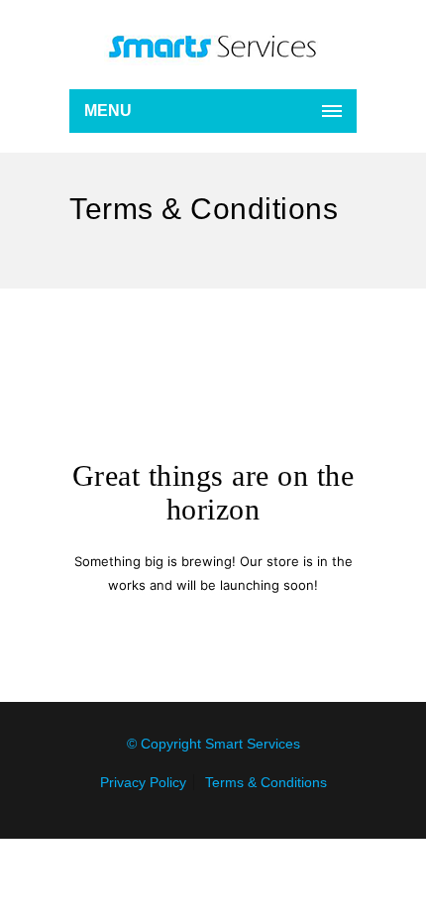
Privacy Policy (143, 782)
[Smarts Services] (213, 44)
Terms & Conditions (266, 782)
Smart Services (252, 743)
